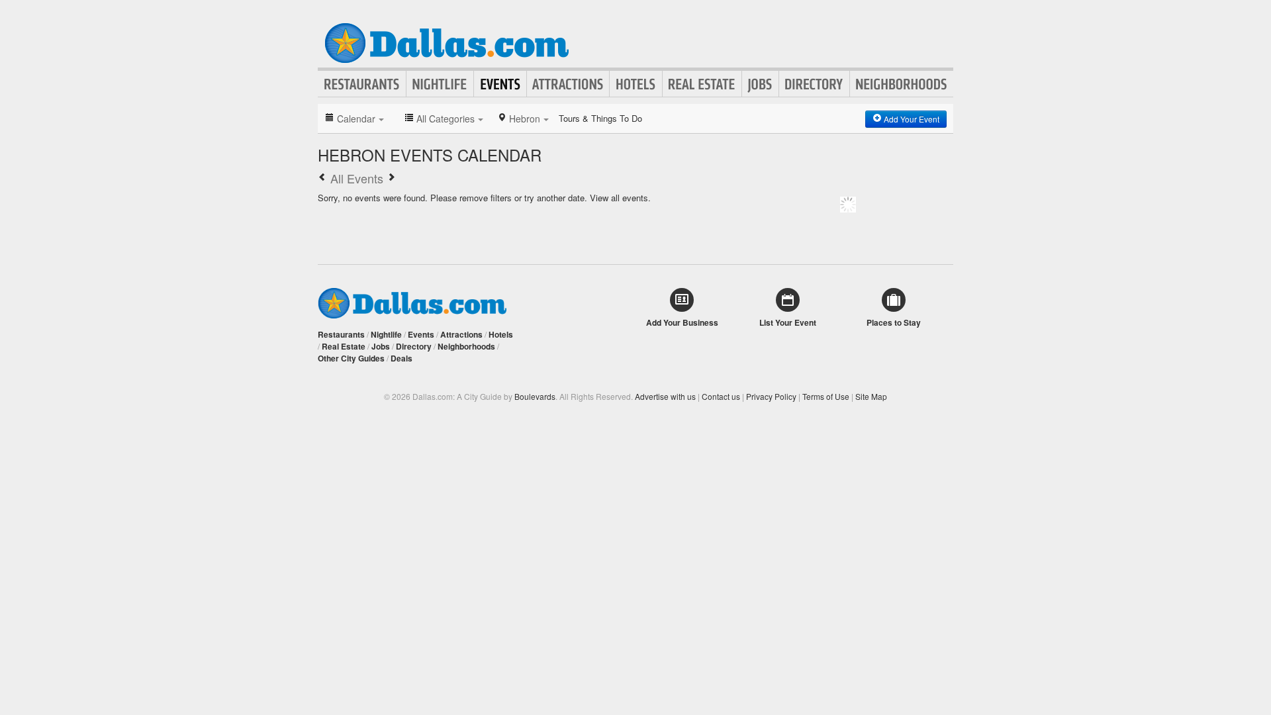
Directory (814, 84)
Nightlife (439, 84)
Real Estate (702, 84)
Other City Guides (351, 358)
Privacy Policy (771, 396)
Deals (401, 358)
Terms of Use (825, 396)
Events (500, 84)
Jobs (760, 84)
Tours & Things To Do (600, 118)
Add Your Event (910, 118)
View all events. (620, 197)
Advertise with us (665, 396)
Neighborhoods (901, 84)
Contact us (721, 396)
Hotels (636, 84)
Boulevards (534, 396)
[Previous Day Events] (322, 178)
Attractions (568, 84)
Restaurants (362, 84)
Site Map (871, 396)
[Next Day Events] (391, 178)
